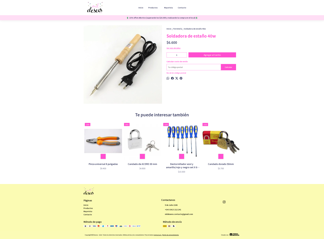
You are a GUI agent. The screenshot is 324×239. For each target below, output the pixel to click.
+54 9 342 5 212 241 (173, 209)
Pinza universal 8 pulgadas (103, 164)
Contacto (182, 7)
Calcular (228, 67)
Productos (153, 7)
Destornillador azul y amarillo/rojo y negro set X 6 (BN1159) (181, 165)
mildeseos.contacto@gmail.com (179, 214)
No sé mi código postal (176, 73)
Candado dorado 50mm (221, 164)
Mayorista (168, 7)
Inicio (140, 7)
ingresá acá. (158, 235)
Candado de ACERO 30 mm (142, 164)
